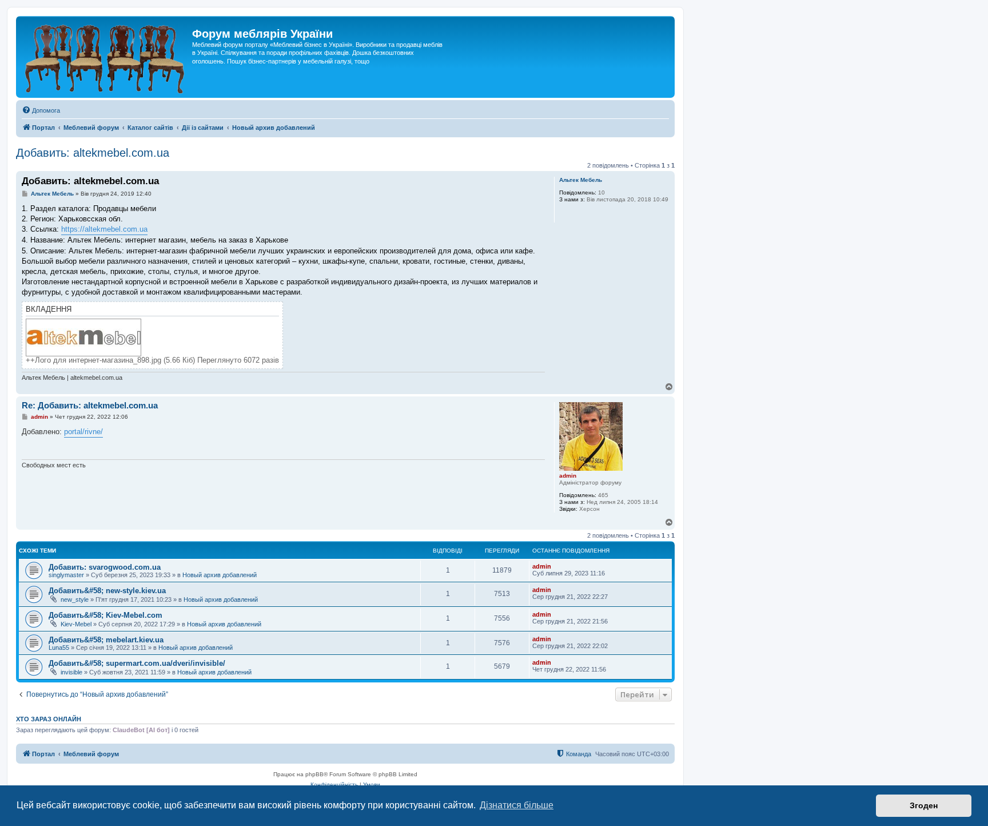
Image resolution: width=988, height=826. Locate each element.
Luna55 (59, 647)
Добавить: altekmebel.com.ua (92, 152)
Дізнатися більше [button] (516, 805)
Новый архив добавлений (219, 574)
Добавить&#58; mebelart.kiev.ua (106, 640)
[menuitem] (41, 110)
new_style (75, 599)
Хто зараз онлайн (48, 719)
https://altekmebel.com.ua (104, 229)
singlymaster (66, 574)
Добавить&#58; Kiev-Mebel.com (105, 615)
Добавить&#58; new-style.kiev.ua (107, 590)
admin (567, 475)
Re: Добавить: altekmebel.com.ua (90, 405)
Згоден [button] (924, 805)
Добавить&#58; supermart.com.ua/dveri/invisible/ (137, 663)
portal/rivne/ (83, 431)
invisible (71, 672)
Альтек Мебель (580, 180)
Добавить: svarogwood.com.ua (105, 567)
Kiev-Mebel (76, 624)
